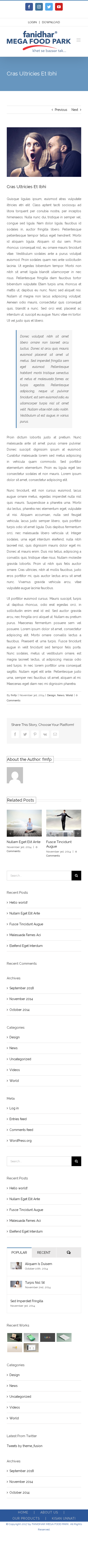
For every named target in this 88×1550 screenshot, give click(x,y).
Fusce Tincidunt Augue (26, 924)
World (69, 695)
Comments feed (21, 1130)
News (60, 695)
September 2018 (21, 988)
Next (75, 110)
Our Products (26, 1518)
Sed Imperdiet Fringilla (26, 1301)
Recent (44, 1253)
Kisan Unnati (64, 1518)
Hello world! (18, 902)
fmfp (14, 695)
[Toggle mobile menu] (78, 40)
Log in (14, 1108)
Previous (61, 110)
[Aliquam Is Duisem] (16, 1265)
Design (51, 695)
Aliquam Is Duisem (38, 1264)
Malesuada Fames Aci (25, 935)
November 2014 (21, 999)
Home (23, 1512)
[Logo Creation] (47, 1337)
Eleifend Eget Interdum (26, 946)
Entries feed (18, 1119)
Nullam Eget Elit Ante (23, 842)
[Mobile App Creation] (31, 1337)
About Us (49, 1512)
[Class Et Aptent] (31, 1348)
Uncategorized (20, 1059)
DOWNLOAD (51, 22)
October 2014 (19, 1010)
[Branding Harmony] (14, 1337)
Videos (14, 1070)
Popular (19, 1253)
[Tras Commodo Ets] (64, 1337)
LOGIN (32, 22)
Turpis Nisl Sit (35, 1282)
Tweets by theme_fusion (24, 1446)
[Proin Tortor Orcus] (14, 1348)
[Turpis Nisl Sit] (16, 1284)
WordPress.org (20, 1140)
